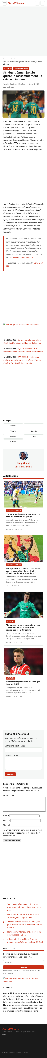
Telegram (13, 436)
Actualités (8, 68)
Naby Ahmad (21, 84)
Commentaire (10, 795)
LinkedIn (34, 431)
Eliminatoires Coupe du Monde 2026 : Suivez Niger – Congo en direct (23, 916)
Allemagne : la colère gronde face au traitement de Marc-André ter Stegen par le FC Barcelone (23, 627)
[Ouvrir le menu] (4, 3)
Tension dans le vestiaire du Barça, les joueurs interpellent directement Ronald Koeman (24, 924)
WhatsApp (13, 431)
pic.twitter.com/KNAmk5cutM (21, 257)
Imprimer (13, 441)
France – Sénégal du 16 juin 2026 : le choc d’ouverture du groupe (23, 515)
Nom (6, 815)
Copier (34, 436)
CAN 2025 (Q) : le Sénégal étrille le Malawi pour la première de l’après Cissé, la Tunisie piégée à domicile (22, 360)
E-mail (6, 820)
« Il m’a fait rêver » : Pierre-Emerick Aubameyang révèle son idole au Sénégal (25, 940)
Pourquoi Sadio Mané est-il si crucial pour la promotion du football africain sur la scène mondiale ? (23, 571)
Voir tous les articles (23, 467)
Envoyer (10, 774)
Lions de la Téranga (21, 68)
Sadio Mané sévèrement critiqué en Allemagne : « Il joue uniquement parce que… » (24, 907)
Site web (6, 825)
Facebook (13, 426)
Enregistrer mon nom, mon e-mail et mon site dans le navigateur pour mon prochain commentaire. (22, 833)
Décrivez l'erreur (12, 755)
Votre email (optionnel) (15, 746)
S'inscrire (23, 967)
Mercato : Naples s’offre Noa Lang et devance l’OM (23, 682)
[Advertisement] (23, 31)
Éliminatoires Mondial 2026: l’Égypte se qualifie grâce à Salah (24, 933)
